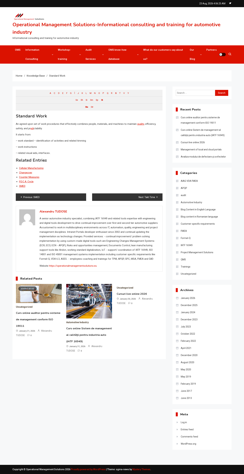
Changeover (25, 172)
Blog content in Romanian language (199, 216)
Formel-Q (186, 238)
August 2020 (187, 362)
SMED (22, 186)
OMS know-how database (117, 54)
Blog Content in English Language (198, 209)
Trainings (185, 266)
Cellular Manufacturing (31, 168)
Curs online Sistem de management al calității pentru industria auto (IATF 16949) (89, 335)
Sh (82, 100)
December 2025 (189, 305)
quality (140, 123)
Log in (184, 422)
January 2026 (188, 298)
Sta (86, 106)
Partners (211, 49)
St (102, 100)
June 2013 (186, 398)
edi (32, 128)
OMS (17, 49)
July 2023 (186, 326)
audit (183, 195)
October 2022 (188, 333)
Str (92, 106)
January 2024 (188, 312)
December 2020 (189, 355)
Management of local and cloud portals (201, 149)
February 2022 (188, 341)
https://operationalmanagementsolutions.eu (73, 265)
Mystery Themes (141, 469)
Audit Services (90, 54)
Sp (97, 100)
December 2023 (189, 319)
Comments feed (189, 436)
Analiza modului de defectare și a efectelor (203, 156)
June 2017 (186, 391)
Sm (91, 100)
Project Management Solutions (197, 252)
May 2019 (186, 376)
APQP (184, 188)
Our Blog (192, 54)
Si (86, 100)
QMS (183, 259)
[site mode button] (222, 54)
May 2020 (186, 369)
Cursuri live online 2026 (132, 294)
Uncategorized (24, 307)
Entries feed (187, 429)
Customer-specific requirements (198, 223)
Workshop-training (64, 54)
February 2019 (188, 383)
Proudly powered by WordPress (88, 469)
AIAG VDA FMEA (189, 181)
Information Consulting (32, 54)
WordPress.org (188, 443)
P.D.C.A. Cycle (26, 181)
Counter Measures (29, 177)
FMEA (184, 231)
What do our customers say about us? (163, 54)
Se (77, 100)
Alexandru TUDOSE (53, 211)
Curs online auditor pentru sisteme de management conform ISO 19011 (38, 319)
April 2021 (186, 348)
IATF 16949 (187, 245)
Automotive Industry (77, 322)
